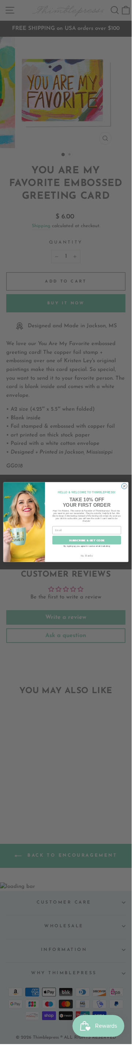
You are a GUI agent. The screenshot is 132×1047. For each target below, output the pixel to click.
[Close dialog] (124, 486)
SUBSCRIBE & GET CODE (87, 540)
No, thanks (87, 556)
